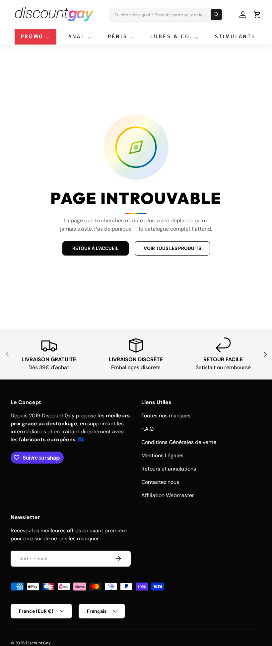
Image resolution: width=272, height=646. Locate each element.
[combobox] (166, 15)
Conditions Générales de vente (178, 442)
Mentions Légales (162, 455)
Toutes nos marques (165, 415)
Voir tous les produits (172, 248)
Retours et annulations (168, 468)
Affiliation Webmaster (167, 495)
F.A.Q (147, 428)
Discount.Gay (38, 643)
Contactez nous (160, 482)
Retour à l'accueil (95, 248)
